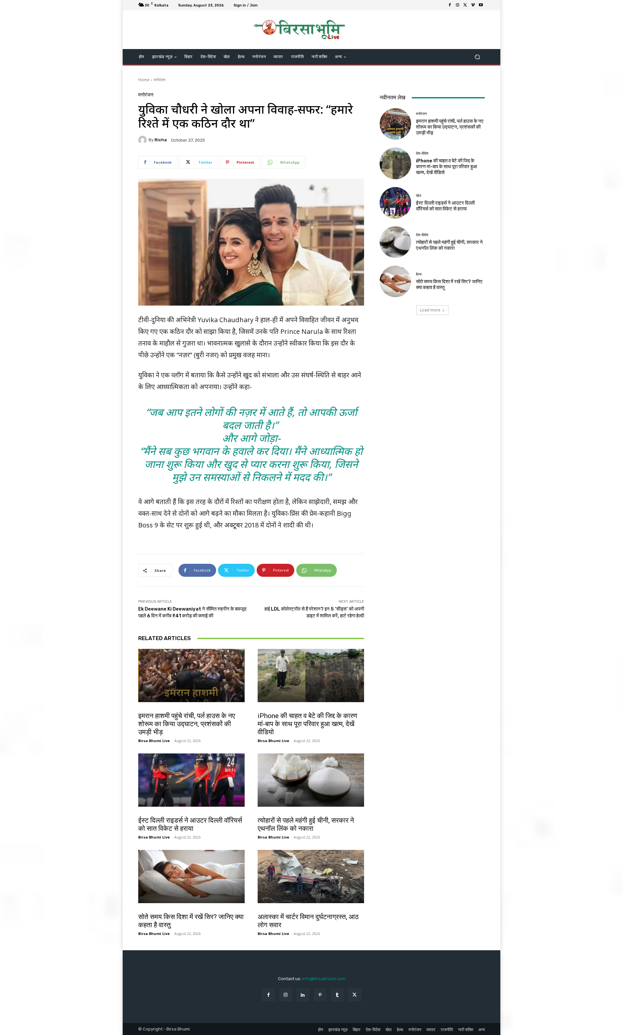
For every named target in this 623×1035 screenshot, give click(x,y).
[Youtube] (481, 5)
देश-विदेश (265, 709)
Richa (160, 140)
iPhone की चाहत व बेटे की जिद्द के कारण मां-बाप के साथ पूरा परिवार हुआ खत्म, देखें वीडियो (307, 724)
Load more (430, 310)
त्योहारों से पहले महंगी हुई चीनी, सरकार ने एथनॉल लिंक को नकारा (306, 824)
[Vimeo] (473, 5)
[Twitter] (465, 5)
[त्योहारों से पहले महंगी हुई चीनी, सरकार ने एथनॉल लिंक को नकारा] (311, 780)
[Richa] (143, 140)
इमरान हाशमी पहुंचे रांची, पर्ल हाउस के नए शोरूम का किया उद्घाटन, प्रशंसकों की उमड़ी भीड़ (186, 724)
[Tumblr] (337, 995)
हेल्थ (142, 910)
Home (144, 79)
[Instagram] (457, 5)
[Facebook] (450, 5)
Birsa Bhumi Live (154, 740)
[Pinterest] (320, 995)
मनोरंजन (159, 79)
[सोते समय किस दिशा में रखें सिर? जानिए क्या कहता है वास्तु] (191, 876)
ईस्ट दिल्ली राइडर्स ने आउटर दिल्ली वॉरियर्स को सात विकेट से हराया (190, 824)
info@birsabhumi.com (323, 978)
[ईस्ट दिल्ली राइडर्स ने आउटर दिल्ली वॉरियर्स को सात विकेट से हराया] (191, 780)
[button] (477, 57)
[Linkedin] (303, 995)
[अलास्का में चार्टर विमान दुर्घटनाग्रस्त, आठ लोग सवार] (311, 876)
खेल (142, 813)
